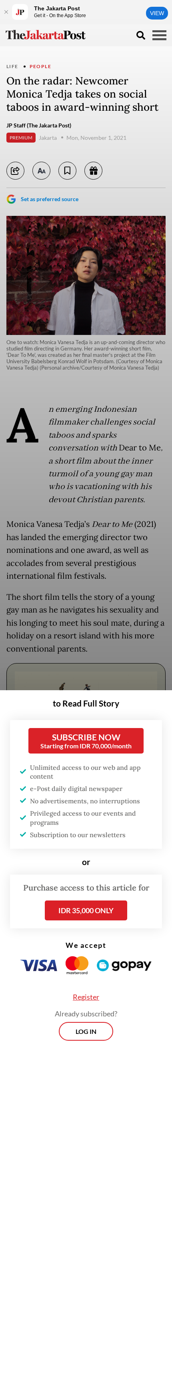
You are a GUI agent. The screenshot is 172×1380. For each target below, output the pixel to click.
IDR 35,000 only (86, 910)
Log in (86, 1031)
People (40, 66)
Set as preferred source (49, 199)
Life (12, 66)
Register (86, 996)
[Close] (6, 12)
